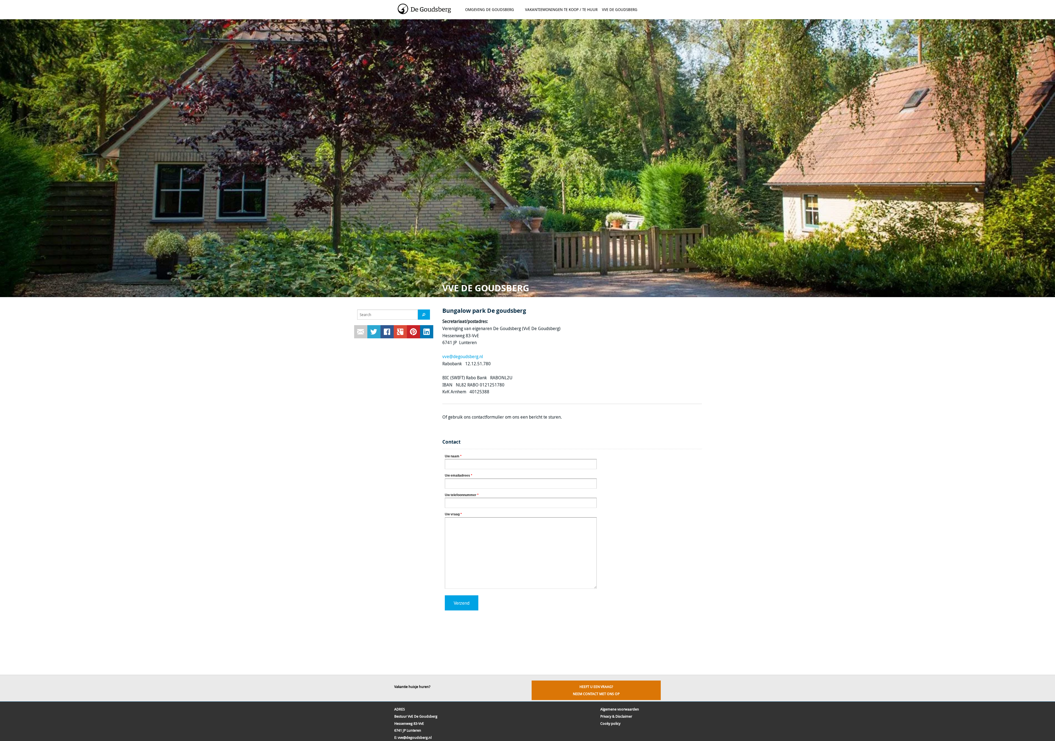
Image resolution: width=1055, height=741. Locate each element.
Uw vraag (453, 514)
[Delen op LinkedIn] (426, 331)
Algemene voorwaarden (619, 709)
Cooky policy (610, 723)
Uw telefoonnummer (462, 495)
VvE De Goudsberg (619, 9)
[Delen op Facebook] (387, 331)
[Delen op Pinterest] (413, 331)
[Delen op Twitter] (374, 331)
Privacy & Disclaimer (616, 716)
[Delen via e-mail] (360, 331)
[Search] (424, 314)
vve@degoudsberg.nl (462, 356)
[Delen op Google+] (400, 331)
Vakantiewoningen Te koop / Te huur (561, 9)
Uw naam (453, 456)
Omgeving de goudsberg (488, 11)
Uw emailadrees (458, 475)
